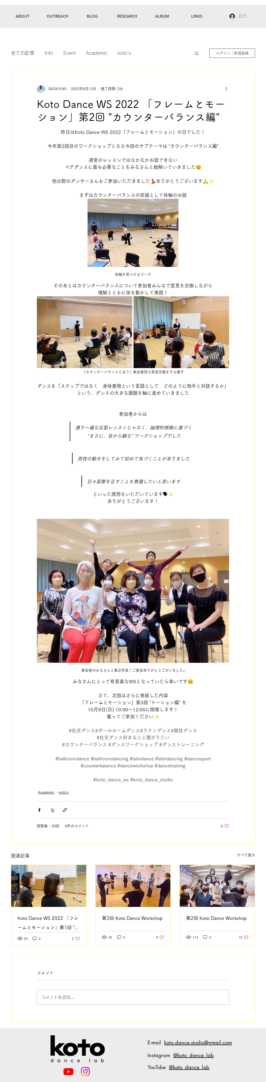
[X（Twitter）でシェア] (52, 810)
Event (69, 53)
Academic (96, 53)
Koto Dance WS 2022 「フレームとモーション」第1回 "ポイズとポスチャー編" (48, 924)
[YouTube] (68, 1071)
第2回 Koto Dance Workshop (216, 918)
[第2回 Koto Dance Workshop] (217, 886)
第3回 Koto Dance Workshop (132, 918)
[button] (196, 53)
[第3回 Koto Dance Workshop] (133, 886)
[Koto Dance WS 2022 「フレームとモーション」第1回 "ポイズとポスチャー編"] (48, 886)
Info (49, 53)
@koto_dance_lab (193, 1055)
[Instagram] (85, 1071)
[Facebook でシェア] (39, 810)
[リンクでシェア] (64, 810)
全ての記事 (22, 53)
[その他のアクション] (226, 89)
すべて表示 (246, 855)
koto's (124, 53)
